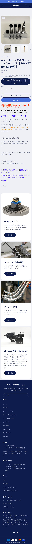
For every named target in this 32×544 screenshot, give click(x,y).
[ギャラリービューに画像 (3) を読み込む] (24, 49)
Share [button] (4, 185)
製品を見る (10, 235)
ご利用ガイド (6, 432)
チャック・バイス (8, 411)
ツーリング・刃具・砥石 (9, 414)
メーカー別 (6, 425)
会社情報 (5, 436)
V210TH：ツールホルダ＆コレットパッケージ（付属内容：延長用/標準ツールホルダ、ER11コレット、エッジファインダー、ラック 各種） (16, 81)
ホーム (5, 404)
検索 (4, 480)
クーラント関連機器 (8, 418)
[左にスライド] (1, 49)
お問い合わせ (6, 429)
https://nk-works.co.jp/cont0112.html (12, 163)
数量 (2, 86)
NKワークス (13, 542)
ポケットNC (6, 422)
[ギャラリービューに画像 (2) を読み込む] (16, 49)
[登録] (27, 395)
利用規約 (5, 483)
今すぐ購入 (16, 100)
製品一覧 (5, 407)
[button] (2, 5)
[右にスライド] (30, 49)
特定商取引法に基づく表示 (10, 490)
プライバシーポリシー (9, 487)
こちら (10, 154)
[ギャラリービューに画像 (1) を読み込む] (7, 49)
